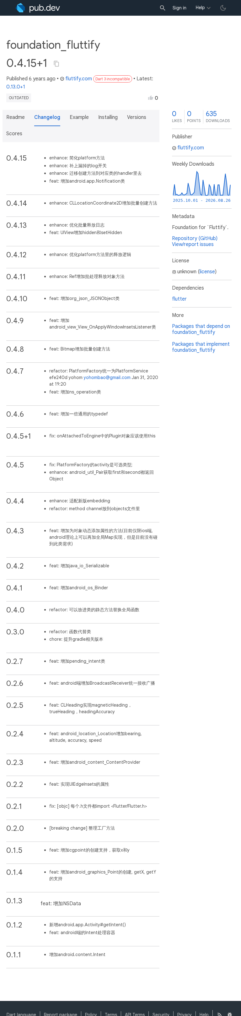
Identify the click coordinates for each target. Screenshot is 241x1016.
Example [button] (79, 117)
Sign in (179, 8)
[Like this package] (150, 97)
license (207, 272)
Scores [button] (14, 134)
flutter (179, 299)
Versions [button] (136, 117)
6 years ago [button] (42, 79)
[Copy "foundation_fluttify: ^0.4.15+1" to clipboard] (56, 64)
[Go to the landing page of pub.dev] (38, 8)
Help (200, 7)
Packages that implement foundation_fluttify (201, 347)
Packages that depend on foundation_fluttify (201, 329)
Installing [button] (108, 117)
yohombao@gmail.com (107, 377)
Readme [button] (15, 117)
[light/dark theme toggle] (223, 8)
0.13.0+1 (15, 87)
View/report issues (193, 244)
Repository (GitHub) (194, 238)
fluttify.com (78, 79)
